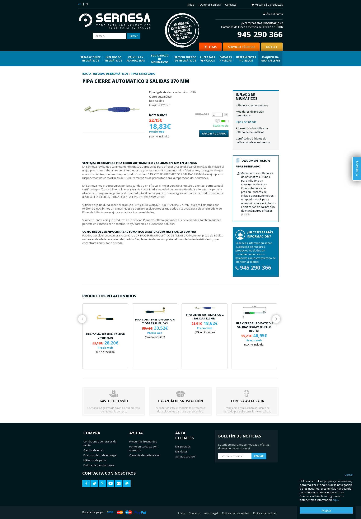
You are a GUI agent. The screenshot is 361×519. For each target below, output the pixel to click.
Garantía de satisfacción (144, 455)
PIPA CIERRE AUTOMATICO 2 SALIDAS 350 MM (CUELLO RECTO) (254, 327)
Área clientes (274, 14)
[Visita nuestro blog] (127, 483)
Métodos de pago (94, 460)
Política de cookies (265, 513)
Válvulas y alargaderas (136, 58)
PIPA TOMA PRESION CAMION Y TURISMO (105, 336)
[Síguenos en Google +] (102, 483)
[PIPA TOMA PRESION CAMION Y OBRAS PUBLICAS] (155, 310)
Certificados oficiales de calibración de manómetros (253, 140)
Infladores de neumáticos (252, 105)
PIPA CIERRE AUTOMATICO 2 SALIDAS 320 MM (204, 316)
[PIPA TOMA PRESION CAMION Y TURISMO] (105, 318)
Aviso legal (211, 513)
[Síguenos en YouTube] (110, 483)
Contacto (230, 4)
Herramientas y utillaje (246, 58)
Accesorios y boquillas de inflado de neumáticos (252, 130)
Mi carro (269, 4)
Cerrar (349, 474)
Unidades (202, 114)
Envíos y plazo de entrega (99, 455)
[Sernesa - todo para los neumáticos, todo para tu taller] (117, 21)
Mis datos (181, 451)
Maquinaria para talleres (270, 58)
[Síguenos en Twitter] (94, 483)
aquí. (336, 500)
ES (79, 4)
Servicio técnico (185, 456)
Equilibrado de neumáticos (160, 59)
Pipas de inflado (246, 122)
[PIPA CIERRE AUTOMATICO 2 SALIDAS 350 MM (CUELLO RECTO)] (254, 312)
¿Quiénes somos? (209, 4)
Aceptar (326, 510)
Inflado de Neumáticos (113, 58)
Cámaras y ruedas (225, 58)
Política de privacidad (235, 513)
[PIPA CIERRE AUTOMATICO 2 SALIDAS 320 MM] (204, 308)
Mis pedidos (183, 446)
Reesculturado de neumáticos (185, 58)
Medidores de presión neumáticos (250, 113)
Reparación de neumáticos (90, 58)
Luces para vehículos (207, 58)
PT (87, 4)
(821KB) (258, 193)
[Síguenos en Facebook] (86, 483)
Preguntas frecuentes (143, 441)
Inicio (191, 4)
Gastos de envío (93, 450)
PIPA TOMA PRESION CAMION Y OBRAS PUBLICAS (155, 321)
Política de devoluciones (98, 465)
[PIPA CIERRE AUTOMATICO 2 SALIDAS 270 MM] (113, 131)
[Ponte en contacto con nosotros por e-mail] (118, 483)
